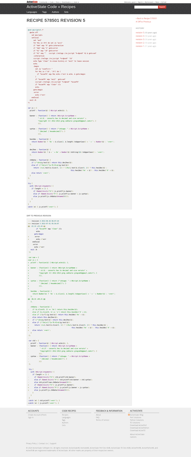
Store (157, 2)
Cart (164, 2)
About (98, 415)
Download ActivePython (139, 428)
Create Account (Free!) (37, 415)
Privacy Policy (31, 443)
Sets (66, 12)
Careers (133, 437)
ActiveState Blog (136, 415)
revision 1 (140, 46)
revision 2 (140, 42)
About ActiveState (137, 434)
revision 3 (140, 39)
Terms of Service (102, 420)
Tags (44, 12)
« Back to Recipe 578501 (146, 18)
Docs (58, 2)
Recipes (68, 7)
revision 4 (140, 36)
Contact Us (43, 443)
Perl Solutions (135, 417)
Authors (55, 12)
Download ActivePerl (138, 425)
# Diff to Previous (143, 21)
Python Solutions (137, 420)
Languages (32, 12)
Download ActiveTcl (137, 430)
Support (53, 443)
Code (52, 2)
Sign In (140, 2)
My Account (149, 2)
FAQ (97, 417)
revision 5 (140, 32)
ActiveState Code (42, 7)
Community (43, 2)
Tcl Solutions (135, 422)
